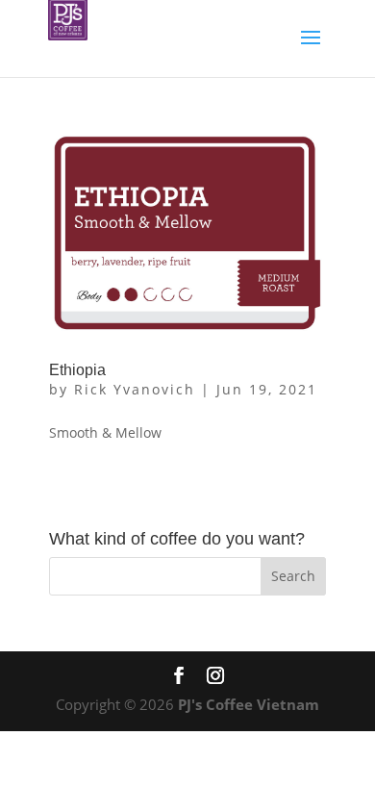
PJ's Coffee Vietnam (248, 704)
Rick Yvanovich (134, 389)
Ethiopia (77, 370)
